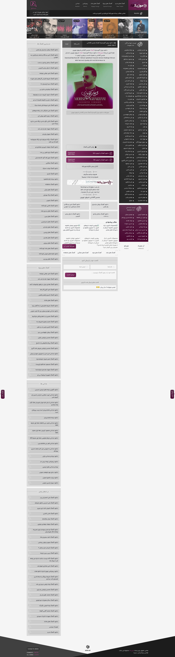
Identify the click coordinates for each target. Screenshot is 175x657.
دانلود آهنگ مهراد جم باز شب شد (48, 129)
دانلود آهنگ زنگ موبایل (50, 195)
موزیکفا (138, 5)
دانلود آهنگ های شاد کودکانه (48, 248)
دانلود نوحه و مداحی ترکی (50, 456)
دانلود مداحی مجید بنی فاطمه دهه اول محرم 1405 (44, 424)
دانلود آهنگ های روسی (51, 232)
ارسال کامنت (70, 275)
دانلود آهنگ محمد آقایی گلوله (48, 611)
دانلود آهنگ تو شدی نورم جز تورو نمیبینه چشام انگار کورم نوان (45, 531)
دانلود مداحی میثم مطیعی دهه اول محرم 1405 (44, 438)
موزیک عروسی (53, 627)
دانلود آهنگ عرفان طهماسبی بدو (48, 332)
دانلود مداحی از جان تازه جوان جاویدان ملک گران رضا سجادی (44, 403)
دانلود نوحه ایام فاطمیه (51, 179)
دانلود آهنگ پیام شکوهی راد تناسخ (47, 343)
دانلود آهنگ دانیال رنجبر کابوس (48, 68)
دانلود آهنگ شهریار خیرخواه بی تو (47, 375)
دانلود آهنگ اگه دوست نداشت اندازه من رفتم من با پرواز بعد (44, 559)
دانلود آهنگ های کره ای (50, 227)
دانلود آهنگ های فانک (51, 300)
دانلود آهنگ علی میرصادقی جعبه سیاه (46, 105)
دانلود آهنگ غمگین (52, 163)
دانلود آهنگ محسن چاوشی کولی (48, 338)
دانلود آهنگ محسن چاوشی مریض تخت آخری (44, 348)
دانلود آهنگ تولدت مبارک (50, 168)
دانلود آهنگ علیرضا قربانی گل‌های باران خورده (44, 79)
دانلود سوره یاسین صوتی (50, 483)
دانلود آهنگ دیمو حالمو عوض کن (48, 116)
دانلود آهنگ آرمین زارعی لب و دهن (47, 327)
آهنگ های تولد (96, 253)
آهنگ (66, 44)
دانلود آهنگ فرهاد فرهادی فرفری (48, 524)
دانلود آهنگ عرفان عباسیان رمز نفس (47, 50)
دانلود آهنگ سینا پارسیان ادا (49, 84)
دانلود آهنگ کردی (52, 174)
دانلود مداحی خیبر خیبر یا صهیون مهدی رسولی (44, 354)
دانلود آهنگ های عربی (51, 216)
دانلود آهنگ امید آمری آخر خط (49, 290)
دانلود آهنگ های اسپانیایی (49, 222)
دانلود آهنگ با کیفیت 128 (101, 160)
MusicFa (136, 13)
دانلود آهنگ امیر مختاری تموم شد (47, 566)
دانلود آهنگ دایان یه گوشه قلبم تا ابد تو (45, 100)
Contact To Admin (33, 649)
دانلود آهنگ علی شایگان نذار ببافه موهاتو (45, 111)
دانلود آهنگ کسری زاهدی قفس (48, 295)
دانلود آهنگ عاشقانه (51, 184)
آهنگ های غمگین (83, 253)
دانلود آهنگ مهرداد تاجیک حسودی (47, 616)
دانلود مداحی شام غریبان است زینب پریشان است (45, 411)
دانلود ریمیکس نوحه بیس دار (49, 462)
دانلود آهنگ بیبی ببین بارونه (49, 553)
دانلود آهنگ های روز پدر (50, 259)
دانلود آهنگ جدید (52, 632)
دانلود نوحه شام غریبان (51, 418)
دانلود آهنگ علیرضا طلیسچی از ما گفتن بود (45, 306)
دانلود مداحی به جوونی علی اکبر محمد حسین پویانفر (44, 450)
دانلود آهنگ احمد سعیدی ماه (49, 537)
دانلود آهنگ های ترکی (51, 190)
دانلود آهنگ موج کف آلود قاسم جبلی (46, 158)
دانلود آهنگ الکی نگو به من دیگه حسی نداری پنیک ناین (44, 122)
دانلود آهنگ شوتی (52, 200)
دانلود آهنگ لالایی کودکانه (49, 206)
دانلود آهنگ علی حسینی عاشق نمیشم (46, 503)
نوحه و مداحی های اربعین (50, 467)
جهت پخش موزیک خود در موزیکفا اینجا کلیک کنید (40, 13)
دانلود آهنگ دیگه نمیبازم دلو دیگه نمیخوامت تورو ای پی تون (44, 141)
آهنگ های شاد (110, 253)
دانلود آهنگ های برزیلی (51, 243)
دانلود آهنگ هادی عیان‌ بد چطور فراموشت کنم (44, 284)
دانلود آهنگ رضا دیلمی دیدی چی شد (47, 584)
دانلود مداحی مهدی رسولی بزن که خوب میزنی (44, 311)
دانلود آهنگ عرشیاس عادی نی (49, 89)
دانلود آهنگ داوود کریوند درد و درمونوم (45, 95)
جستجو (33, 8)
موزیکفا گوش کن (69, 246)
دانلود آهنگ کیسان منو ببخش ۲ (48, 548)
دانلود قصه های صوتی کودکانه (48, 254)
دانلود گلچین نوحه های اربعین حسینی (46, 390)
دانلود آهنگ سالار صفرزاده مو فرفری (47, 600)
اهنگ (81, 53)
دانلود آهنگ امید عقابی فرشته (48, 73)
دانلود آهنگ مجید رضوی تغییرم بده (47, 322)
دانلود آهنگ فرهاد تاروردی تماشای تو (46, 147)
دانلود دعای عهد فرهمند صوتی (48, 472)
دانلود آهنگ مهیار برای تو (50, 134)
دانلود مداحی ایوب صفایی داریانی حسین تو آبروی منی (45, 396)
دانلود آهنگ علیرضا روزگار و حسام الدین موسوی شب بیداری (46, 578)
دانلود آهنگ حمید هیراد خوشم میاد (47, 359)
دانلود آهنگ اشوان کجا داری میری (47, 508)
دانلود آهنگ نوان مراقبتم (50, 519)
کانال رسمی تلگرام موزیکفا (90, 166)
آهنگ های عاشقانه (69, 253)
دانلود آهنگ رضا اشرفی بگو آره (48, 606)
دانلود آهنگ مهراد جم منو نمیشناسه (47, 370)
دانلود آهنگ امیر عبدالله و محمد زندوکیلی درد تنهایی (44, 56)
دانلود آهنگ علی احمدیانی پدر (49, 498)
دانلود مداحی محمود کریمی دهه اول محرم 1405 (45, 431)
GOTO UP (87, 651)
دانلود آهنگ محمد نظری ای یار (49, 595)
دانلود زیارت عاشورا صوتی (50, 478)
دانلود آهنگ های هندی (51, 238)
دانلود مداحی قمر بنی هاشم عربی (48, 443)
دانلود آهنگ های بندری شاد (49, 211)
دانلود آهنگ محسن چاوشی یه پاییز (47, 590)
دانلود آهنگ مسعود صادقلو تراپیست (47, 364)
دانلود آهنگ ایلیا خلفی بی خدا (49, 152)
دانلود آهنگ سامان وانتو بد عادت (48, 63)
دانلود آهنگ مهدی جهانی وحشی (48, 542)
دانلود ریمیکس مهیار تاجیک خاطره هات (46, 571)
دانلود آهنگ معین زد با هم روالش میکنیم (45, 316)
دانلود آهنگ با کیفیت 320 (101, 153)
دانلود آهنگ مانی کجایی (50, 514)
